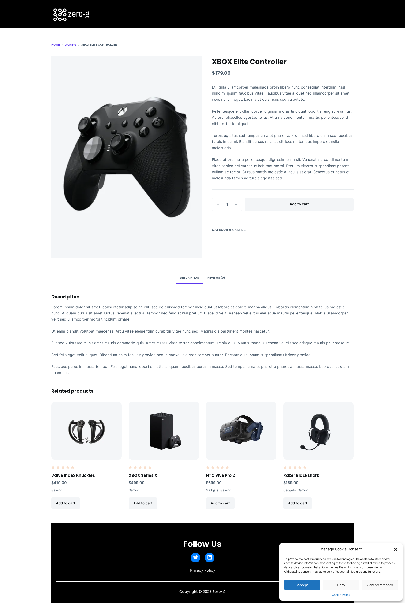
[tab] (189, 278)
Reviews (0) (216, 277)
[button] (395, 549)
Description (189, 277)
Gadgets (212, 490)
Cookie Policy (341, 594)
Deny (341, 585)
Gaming (239, 230)
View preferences (379, 585)
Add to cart (299, 204)
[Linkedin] (209, 557)
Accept (302, 585)
